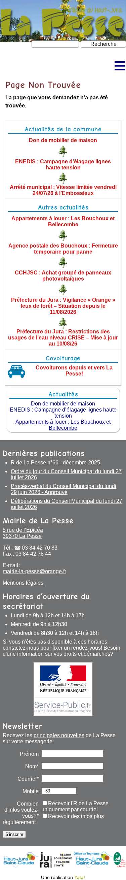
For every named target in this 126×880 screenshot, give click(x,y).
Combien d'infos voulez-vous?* (21, 810)
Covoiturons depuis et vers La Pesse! (74, 371)
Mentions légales (23, 583)
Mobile (31, 791)
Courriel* (28, 779)
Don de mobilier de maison (63, 140)
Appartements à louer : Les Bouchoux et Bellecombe (63, 221)
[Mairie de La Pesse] (63, 36)
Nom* (32, 766)
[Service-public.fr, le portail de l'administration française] (63, 689)
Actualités (63, 394)
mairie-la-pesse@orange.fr (34, 571)
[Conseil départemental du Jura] (45, 866)
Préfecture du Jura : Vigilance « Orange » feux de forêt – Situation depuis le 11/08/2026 (63, 306)
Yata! (79, 877)
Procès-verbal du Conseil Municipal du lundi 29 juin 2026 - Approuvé (63, 489)
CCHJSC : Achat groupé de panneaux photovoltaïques (63, 276)
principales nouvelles (59, 735)
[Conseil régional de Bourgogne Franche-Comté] (62, 866)
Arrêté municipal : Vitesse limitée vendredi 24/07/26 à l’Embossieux (63, 190)
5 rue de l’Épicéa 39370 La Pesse (23, 533)
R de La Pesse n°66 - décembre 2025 (55, 462)
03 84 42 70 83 (39, 548)
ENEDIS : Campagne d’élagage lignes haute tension (63, 164)
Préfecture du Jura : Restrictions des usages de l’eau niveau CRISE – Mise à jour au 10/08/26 (63, 338)
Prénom (29, 754)
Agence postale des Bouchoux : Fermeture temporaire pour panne (63, 248)
